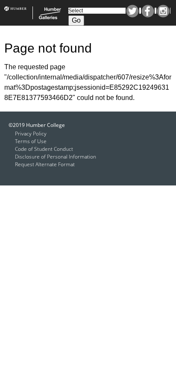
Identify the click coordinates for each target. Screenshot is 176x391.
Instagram (163, 11)
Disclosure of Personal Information (55, 156)
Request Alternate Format (45, 164)
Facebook (148, 11)
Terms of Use (31, 141)
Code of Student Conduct (44, 149)
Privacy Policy (31, 133)
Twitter (132, 11)
